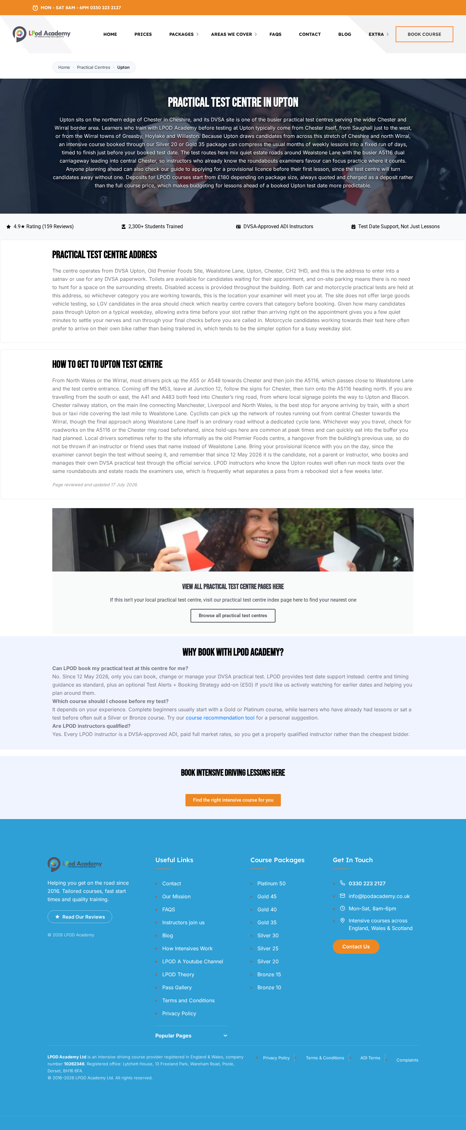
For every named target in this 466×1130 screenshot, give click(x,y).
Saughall (362, 128)
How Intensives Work (187, 948)
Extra (376, 34)
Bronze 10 (269, 987)
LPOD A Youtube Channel (192, 961)
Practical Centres (93, 67)
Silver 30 (268, 935)
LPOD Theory (178, 974)
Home (110, 34)
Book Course (424, 34)
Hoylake (155, 136)
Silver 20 (166, 144)
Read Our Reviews (83, 917)
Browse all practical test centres (233, 615)
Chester (314, 128)
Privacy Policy (179, 1013)
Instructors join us (183, 922)
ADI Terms (370, 1057)
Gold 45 (267, 896)
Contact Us (356, 946)
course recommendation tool (220, 717)
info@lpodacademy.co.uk (379, 896)
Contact (310, 34)
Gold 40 (267, 909)
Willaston (188, 136)
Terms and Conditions (188, 1000)
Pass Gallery (177, 987)
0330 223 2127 (367, 883)
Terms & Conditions (325, 1057)
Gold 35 (195, 144)
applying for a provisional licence (232, 169)
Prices (143, 34)
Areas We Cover (231, 34)
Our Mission (176, 896)
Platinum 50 (271, 883)
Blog (344, 34)
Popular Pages (173, 1035)
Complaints (407, 1059)
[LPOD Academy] (42, 33)
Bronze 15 (269, 974)
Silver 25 (268, 948)
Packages (181, 34)
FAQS (275, 34)
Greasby (132, 136)
